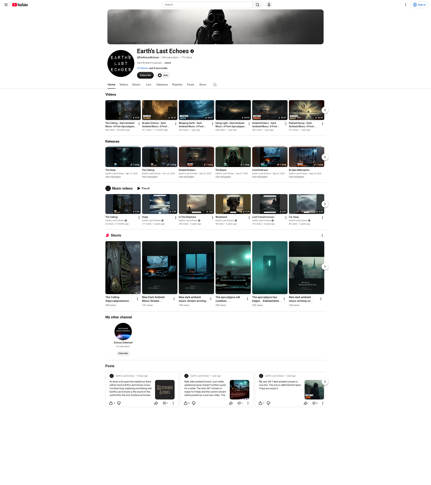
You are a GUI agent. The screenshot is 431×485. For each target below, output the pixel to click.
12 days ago (142, 376)
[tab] (111, 85)
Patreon (143, 68)
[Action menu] (173, 403)
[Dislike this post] (119, 403)
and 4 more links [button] (158, 68)
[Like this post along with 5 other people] (185, 403)
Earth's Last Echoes (114, 173)
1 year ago (216, 376)
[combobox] (208, 5)
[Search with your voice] (269, 4)
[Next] (325, 110)
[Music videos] (108, 188)
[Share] (156, 403)
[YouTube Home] (19, 4)
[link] (142, 390)
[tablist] (215, 85)
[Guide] (6, 5)
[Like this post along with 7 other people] (260, 403)
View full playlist (113, 177)
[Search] (257, 4)
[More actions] (139, 123)
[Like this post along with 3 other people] (111, 403)
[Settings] (406, 5)
